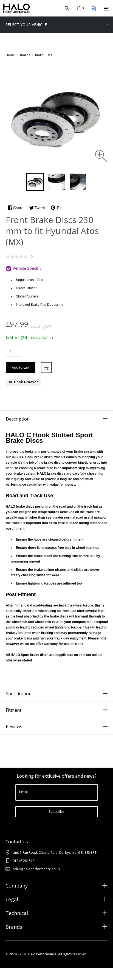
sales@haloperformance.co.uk (36, 869)
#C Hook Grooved (24, 382)
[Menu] (106, 8)
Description (18, 419)
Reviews (14, 727)
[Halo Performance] (15, 8)
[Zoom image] (101, 156)
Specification (19, 694)
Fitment (13, 710)
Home (10, 55)
